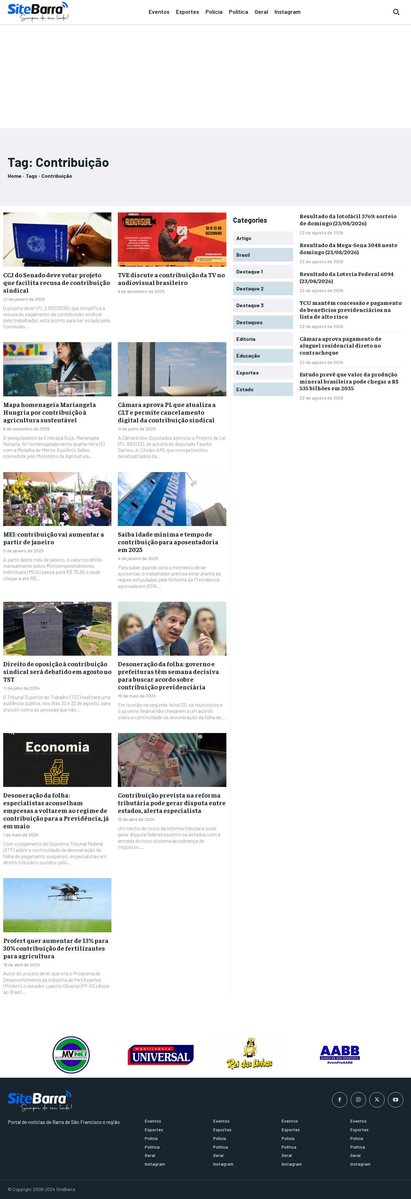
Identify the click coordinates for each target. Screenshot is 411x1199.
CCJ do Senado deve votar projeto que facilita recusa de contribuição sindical (56, 282)
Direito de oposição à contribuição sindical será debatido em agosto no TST (57, 671)
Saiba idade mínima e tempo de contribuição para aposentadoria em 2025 (168, 541)
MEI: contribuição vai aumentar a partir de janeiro (53, 538)
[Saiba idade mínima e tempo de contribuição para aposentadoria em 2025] (172, 499)
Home (15, 176)
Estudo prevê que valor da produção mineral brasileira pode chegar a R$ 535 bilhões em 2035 (349, 381)
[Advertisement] (205, 74)
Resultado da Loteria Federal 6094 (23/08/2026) (347, 277)
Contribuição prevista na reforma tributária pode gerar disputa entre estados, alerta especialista (172, 802)
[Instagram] (358, 1100)
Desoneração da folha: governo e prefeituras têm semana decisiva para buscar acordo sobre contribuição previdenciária (168, 675)
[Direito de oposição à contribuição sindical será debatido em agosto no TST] (57, 629)
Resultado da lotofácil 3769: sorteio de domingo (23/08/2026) (348, 219)
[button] (396, 12)
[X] (377, 1100)
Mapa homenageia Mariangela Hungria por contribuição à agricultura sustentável (49, 412)
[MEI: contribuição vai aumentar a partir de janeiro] (57, 499)
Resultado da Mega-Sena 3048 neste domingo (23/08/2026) (349, 248)
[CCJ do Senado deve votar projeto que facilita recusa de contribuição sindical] (57, 239)
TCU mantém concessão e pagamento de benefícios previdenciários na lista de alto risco (351, 309)
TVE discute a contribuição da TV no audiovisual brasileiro (171, 278)
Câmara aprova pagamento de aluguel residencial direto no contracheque (340, 345)
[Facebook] (339, 1100)
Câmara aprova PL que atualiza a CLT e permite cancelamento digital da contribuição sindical (167, 412)
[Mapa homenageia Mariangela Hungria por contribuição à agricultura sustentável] (57, 369)
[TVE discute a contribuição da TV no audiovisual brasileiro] (172, 239)
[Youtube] (395, 1100)
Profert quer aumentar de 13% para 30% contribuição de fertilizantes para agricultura (56, 948)
